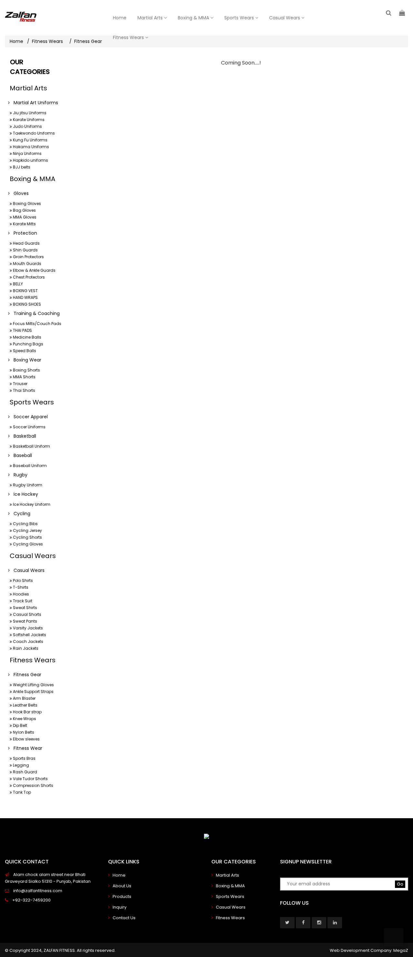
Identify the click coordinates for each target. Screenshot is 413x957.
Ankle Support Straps (33, 691)
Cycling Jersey (27, 530)
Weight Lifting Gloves (33, 684)
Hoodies (20, 594)
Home (119, 18)
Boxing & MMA (194, 18)
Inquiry (119, 907)
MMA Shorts (23, 377)
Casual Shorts (26, 614)
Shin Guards (25, 250)
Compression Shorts (32, 785)
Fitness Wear (26, 748)
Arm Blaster (23, 698)
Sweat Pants (24, 621)
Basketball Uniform (31, 446)
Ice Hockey (24, 494)
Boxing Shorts (26, 370)
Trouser (19, 383)
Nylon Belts (23, 732)
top (393, 937)
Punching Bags (27, 344)
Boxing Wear (25, 360)
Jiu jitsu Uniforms (29, 113)
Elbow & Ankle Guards (33, 270)
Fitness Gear (25, 674)
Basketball (23, 436)
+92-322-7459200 (31, 900)
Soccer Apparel (29, 416)
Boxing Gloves (26, 203)
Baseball (21, 455)
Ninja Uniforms (27, 153)
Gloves (19, 193)
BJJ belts (21, 167)
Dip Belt (19, 725)
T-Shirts (20, 587)
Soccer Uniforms (28, 427)
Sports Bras (23, 758)
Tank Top (21, 792)
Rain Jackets (25, 648)
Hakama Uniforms (30, 146)
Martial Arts (150, 18)
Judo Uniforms (27, 126)
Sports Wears (239, 18)
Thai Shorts (23, 390)
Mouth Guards (26, 263)
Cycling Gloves (27, 544)
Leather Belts (24, 705)
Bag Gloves (24, 210)
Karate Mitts (24, 224)
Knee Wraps (24, 718)
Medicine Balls (26, 337)
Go (400, 884)
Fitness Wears (129, 37)
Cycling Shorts (27, 537)
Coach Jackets (27, 641)
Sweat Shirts (24, 607)
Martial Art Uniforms (34, 102)
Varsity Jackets (27, 628)
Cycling (20, 513)
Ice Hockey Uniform (31, 504)
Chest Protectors (28, 277)
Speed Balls (24, 350)
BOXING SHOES (26, 304)
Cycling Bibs (25, 523)
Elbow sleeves (26, 739)
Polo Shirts (22, 580)
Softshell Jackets (29, 634)
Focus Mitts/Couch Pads (36, 323)
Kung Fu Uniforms (29, 140)
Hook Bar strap (27, 712)
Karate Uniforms (28, 119)
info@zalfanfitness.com (37, 891)
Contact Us (124, 918)
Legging (20, 765)
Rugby (18, 475)
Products (122, 896)
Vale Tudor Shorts (30, 778)
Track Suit (22, 601)
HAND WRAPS (25, 297)
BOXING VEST (25, 290)
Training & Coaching (35, 313)
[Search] (389, 12)
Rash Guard (24, 772)
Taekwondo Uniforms (33, 133)
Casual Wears (285, 18)
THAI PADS (22, 330)
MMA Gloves (24, 217)
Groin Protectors (28, 257)
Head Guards (26, 243)
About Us (122, 886)
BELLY (17, 284)
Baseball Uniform (29, 465)
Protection (23, 233)
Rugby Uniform (27, 485)
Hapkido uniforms (30, 160)
